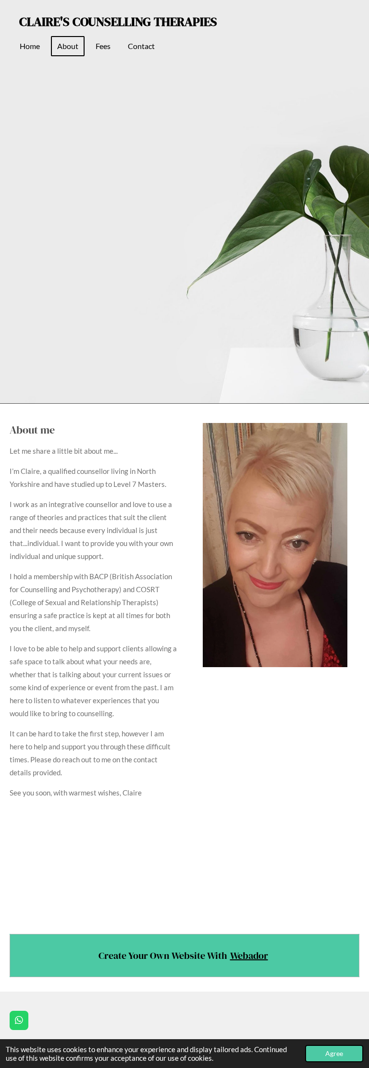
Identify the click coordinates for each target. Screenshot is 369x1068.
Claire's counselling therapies (118, 21)
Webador (249, 955)
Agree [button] (334, 1053)
